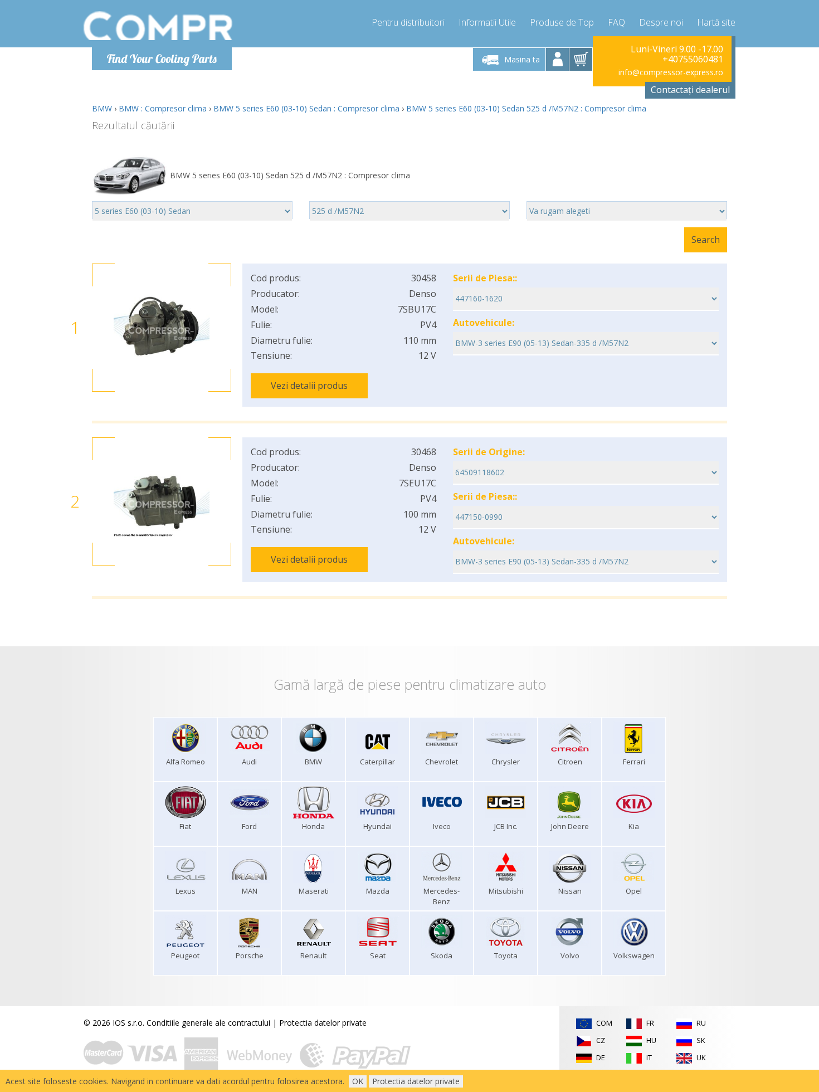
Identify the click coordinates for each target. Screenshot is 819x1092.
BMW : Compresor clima (163, 108)
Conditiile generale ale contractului (208, 1022)
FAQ (616, 22)
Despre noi (661, 22)
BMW (102, 108)
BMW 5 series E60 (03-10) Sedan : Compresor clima (306, 108)
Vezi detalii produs (309, 385)
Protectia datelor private (323, 1022)
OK (357, 1081)
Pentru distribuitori (408, 22)
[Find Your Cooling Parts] (158, 25)
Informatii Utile (487, 22)
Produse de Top (562, 22)
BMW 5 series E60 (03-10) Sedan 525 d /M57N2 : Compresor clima (526, 108)
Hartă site (716, 22)
